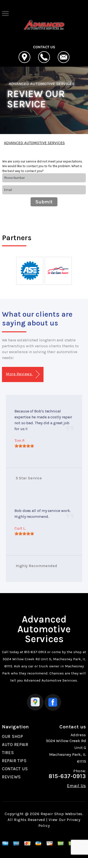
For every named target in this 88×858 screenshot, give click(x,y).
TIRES (8, 752)
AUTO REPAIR (15, 744)
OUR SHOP (12, 736)
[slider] (24, 446)
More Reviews (19, 374)
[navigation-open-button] (5, 13)
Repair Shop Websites (61, 813)
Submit (44, 202)
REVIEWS (11, 777)
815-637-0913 (35, 652)
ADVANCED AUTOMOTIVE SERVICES (42, 83)
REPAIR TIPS (14, 760)
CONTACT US (15, 768)
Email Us (76, 785)
